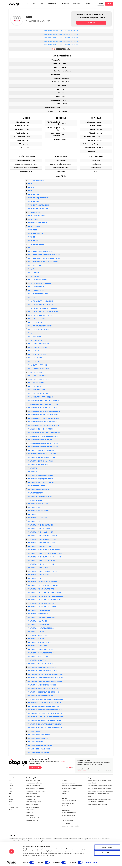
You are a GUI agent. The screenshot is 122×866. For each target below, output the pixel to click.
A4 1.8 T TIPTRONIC (34, 226)
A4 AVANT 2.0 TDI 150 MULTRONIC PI (40, 528)
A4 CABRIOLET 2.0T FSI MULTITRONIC (40, 745)
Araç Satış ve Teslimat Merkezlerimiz (72, 786)
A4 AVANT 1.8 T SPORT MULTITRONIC (40, 496)
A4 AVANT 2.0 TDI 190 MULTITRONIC (40, 546)
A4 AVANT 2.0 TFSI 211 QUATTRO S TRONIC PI (43, 585)
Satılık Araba (29, 812)
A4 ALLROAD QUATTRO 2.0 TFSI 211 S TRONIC (43, 443)
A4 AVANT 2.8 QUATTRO (36, 632)
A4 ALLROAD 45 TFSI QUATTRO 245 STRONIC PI (44, 432)
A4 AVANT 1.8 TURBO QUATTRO (38, 504)
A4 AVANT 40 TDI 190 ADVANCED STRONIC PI (43, 688)
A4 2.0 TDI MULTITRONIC (36, 290)
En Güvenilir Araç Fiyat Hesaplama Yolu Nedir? (98, 795)
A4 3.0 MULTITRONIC (35, 358)
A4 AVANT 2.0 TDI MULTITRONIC (38, 575)
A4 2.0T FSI (31, 297)
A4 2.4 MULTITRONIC (35, 336)
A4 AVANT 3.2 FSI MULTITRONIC (38, 656)
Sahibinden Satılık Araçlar (33, 818)
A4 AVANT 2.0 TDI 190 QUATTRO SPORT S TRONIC (44, 557)
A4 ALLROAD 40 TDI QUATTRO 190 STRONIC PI (43, 422)
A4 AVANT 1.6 (32, 468)
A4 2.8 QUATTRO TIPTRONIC (37, 354)
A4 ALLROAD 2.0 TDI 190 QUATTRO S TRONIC (43, 404)
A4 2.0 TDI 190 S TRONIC (36, 287)
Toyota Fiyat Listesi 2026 (32, 807)
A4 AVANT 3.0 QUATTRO (36, 639)
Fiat (10, 794)
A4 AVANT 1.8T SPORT (35, 493)
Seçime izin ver (107, 853)
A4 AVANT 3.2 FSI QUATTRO (37, 660)
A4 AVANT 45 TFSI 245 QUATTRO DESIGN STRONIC (45, 720)
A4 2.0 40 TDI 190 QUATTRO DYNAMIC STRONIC (44, 255)
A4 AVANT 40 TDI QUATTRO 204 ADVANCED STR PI (45, 706)
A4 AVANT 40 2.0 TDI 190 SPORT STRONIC (42, 685)
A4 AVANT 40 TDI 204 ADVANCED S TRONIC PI (43, 692)
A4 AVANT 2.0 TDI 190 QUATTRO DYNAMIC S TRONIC (45, 553)
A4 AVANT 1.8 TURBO (35, 500)
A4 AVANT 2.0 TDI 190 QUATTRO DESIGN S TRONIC (44, 550)
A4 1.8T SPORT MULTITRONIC (37, 223)
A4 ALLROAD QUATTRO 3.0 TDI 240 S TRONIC (43, 447)
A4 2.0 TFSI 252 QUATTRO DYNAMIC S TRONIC (43, 312)
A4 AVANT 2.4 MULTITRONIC (37, 621)
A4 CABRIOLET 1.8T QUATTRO (38, 738)
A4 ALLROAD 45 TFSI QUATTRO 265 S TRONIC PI (44, 436)
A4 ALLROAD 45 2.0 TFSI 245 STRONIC (40, 429)
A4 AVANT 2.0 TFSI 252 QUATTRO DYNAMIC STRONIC (45, 596)
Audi (10, 780)
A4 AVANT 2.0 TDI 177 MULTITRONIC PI (40, 532)
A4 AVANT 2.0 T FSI (34, 578)
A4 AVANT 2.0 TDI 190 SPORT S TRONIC (41, 564)
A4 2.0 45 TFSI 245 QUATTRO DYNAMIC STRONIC (44, 258)
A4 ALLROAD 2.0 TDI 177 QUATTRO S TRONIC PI (43, 400)
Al (27, 3)
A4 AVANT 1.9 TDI (34, 507)
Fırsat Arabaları (30, 815)
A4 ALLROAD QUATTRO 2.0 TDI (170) (40, 440)
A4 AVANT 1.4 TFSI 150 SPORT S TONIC (40, 461)
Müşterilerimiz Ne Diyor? (69, 788)
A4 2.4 (30, 333)
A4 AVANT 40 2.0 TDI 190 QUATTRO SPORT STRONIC (45, 681)
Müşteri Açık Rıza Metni (68, 815)
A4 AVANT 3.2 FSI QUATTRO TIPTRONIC (41, 664)
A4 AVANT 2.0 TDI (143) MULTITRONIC (40, 525)
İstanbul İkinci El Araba (32, 804)
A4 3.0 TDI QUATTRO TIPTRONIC (38, 379)
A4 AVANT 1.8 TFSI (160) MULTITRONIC (40, 479)
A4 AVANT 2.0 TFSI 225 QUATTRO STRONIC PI (43, 589)
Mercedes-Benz (13, 807)
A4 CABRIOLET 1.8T (34, 731)
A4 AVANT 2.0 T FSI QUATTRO (38, 614)
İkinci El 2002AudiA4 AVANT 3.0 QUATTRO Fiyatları (61, 30)
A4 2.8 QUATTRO (33, 351)
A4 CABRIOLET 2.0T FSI (35, 742)
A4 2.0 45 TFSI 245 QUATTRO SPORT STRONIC (43, 262)
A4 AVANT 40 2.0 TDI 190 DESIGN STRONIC (42, 667)
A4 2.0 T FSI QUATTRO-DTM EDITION (40, 326)
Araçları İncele (35, 767)
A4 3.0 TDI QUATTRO (35, 372)
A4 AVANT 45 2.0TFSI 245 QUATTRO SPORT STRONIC (45, 717)
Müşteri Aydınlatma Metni (69, 812)
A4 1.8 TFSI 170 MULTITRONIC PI (38, 205)
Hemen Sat (91, 22)
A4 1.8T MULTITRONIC (35, 212)
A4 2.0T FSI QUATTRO (35, 322)
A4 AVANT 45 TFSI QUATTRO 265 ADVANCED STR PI (45, 724)
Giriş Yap (109, 3)
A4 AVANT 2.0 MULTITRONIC (37, 518)
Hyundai (11, 802)
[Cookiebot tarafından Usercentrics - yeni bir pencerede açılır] (11, 862)
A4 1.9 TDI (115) (33, 240)
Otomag (87, 3)
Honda (11, 799)
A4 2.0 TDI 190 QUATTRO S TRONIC (39, 283)
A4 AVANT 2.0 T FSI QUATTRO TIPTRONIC (41, 617)
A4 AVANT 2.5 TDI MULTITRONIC (38, 624)
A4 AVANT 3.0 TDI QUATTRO (37, 646)
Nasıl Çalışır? (65, 791)
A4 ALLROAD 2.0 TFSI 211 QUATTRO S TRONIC (43, 408)
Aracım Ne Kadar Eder (32, 820)
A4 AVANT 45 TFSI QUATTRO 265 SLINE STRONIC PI (45, 728)
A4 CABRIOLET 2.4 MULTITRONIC (39, 749)
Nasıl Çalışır (76, 3)
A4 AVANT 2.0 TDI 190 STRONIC (38, 568)
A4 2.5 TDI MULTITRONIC (36, 340)
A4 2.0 (30, 248)
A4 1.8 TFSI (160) (33, 201)
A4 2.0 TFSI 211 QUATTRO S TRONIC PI (40, 301)
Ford (10, 796)
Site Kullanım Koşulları (68, 818)
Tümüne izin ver (107, 847)
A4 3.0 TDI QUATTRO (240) (37, 376)
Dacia (10, 791)
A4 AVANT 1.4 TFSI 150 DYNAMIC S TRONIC (42, 454)
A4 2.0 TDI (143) (33, 272)
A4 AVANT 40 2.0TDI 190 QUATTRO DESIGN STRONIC (45, 674)
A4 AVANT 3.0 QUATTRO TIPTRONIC (40, 642)
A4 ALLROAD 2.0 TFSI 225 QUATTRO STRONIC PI (44, 411)
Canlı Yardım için (84, 769)
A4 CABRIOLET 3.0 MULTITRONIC (39, 752)
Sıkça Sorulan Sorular (96, 764)
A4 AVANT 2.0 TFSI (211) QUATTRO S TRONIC (42, 582)
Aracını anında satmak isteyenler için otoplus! (100, 791)
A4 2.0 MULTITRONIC (35, 265)
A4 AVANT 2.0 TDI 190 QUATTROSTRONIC (41, 560)
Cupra (10, 788)
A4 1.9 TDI (31, 237)
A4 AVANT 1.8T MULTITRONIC (37, 486)
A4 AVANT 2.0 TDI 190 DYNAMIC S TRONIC (42, 539)
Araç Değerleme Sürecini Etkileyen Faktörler (100, 786)
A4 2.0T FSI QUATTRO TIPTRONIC (39, 329)
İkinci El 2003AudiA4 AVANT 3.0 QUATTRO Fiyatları (61, 34)
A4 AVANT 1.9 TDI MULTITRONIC (38, 511)
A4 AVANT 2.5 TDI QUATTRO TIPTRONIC (41, 628)
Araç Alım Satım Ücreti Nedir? (96, 802)
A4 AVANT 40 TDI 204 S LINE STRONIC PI (41, 695)
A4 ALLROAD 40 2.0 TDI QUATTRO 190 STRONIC (44, 418)
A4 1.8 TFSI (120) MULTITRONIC (38, 198)
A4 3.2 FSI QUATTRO (35, 386)
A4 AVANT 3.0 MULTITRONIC (37, 635)
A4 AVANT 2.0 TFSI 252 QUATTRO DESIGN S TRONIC (45, 592)
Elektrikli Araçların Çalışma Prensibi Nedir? (99, 799)
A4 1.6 (30, 184)
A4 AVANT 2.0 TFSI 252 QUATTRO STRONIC (42, 603)
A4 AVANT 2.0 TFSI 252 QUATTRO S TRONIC (42, 607)
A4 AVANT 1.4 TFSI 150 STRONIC (38, 464)
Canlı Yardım (65, 806)
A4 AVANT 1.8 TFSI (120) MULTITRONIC (40, 475)
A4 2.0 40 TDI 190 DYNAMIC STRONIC (40, 251)
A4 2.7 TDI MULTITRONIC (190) (38, 347)
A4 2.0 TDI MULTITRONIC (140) (38, 294)
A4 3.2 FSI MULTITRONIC (36, 383)
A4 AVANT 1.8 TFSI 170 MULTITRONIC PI (40, 482)
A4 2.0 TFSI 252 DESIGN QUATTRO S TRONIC (42, 308)
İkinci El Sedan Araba (31, 794)
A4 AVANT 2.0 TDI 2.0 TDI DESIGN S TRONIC (42, 571)
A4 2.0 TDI (31, 269)
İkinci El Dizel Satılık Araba (33, 780)
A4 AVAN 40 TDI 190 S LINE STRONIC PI (41, 450)
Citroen (11, 786)
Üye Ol (101, 3)
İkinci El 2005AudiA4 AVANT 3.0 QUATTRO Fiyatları (61, 41)
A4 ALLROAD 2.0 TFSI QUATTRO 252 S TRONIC (43, 415)
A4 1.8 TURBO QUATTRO (36, 233)
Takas (41, 3)
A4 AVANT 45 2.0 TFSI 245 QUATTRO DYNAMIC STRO (45, 713)
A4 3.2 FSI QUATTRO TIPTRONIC (38, 393)
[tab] (67, 767)
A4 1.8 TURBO (32, 230)
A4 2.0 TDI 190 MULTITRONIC (37, 280)
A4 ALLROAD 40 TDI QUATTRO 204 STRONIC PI (43, 425)
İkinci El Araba (30, 810)
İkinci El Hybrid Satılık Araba (33, 786)
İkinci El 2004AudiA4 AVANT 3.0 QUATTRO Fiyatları (61, 38)
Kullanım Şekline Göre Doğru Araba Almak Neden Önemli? (99, 782)
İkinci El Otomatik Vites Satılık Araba (35, 788)
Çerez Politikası (66, 823)
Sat (34, 3)
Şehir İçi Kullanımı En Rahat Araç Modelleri (99, 788)
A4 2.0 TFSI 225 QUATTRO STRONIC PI (40, 304)
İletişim (64, 794)
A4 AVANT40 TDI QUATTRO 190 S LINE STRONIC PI (44, 703)
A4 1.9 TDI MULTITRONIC (36, 244)
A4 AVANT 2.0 (32, 514)
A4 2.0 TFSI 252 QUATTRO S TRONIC (40, 315)
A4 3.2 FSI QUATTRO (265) (36, 390)
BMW (10, 783)
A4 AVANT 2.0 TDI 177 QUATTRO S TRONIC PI (42, 535)
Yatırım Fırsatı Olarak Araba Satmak (97, 804)
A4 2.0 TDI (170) (33, 276)
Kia (9, 804)
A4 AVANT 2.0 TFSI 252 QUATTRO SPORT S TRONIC (44, 600)
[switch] (47, 862)
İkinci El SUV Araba (31, 799)
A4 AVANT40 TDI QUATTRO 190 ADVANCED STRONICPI (46, 699)
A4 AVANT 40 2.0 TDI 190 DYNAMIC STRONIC (43, 671)
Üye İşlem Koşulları (67, 820)
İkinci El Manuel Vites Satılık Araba (35, 791)
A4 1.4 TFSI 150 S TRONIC (36, 180)
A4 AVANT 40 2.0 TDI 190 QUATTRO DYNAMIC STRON (45, 678)
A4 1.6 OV (31, 187)
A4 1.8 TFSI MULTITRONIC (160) (38, 208)
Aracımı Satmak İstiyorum (69, 800)
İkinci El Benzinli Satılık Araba (34, 783)
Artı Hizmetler (52, 3)
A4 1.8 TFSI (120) (33, 194)
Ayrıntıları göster (91, 862)
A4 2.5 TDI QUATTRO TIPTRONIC (38, 344)
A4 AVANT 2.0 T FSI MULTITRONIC (39, 610)
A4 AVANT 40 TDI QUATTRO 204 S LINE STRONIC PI (45, 710)
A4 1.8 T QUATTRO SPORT (36, 216)
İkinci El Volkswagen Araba (33, 802)
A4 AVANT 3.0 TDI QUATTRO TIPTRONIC (41, 653)
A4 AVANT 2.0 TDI (34, 521)
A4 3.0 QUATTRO (33, 361)
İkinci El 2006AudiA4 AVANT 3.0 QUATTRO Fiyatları (61, 45)
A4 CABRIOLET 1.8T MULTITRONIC (39, 735)
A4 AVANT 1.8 (32, 472)
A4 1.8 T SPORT (33, 219)
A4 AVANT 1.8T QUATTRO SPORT (39, 489)
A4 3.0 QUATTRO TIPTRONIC (37, 365)
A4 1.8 (30, 191)
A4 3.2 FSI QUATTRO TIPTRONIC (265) (40, 397)
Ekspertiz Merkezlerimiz (68, 783)
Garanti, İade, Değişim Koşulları (70, 826)
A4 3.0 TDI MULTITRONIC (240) (38, 368)
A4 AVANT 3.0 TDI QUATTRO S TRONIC (40, 649)
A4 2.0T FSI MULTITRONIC (36, 319)
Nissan (10, 810)
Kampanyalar (65, 3)
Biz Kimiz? (65, 780)
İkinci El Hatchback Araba (33, 796)
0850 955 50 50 (81, 771)
